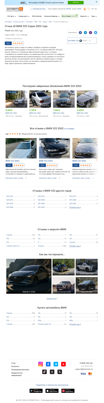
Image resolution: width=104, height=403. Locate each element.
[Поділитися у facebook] (80, 32)
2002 (50, 22)
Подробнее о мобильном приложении (52, 385)
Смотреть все (51, 298)
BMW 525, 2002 (11, 113)
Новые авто (23, 16)
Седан (45, 22)
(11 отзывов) (69, 129)
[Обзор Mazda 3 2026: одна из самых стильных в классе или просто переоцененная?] (28, 277)
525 (40, 22)
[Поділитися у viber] (90, 32)
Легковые (29, 22)
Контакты (15, 366)
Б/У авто (11, 16)
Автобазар (8, 22)
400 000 (68, 9)
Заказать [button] (76, 2)
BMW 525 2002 (46, 161)
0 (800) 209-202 (86, 363)
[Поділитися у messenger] (95, 32)
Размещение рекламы (20, 370)
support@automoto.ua (84, 369)
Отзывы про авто (18, 22)
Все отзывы (69, 16)
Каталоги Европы (50, 16)
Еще (93, 16)
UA (92, 9)
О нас (13, 363)
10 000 (79, 9)
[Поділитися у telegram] (85, 32)
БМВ (35, 22)
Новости (83, 16)
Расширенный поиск (39, 9)
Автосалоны (37, 16)
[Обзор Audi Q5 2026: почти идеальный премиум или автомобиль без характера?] (64, 267)
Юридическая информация (17, 374)
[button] (97, 98)
